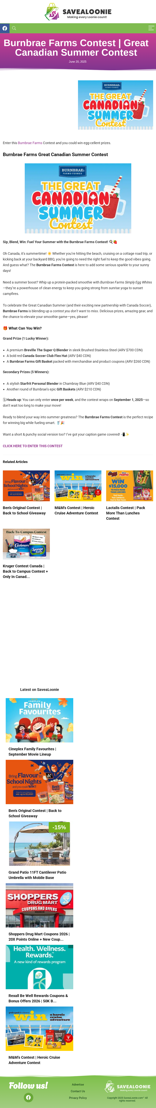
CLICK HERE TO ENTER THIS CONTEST (33, 446)
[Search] (14, 28)
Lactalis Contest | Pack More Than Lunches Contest (125, 513)
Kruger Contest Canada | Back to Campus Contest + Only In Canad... (25, 571)
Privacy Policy (78, 1098)
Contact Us (78, 1091)
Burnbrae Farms (30, 143)
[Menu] (151, 28)
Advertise (78, 1084)
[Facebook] (28, 1097)
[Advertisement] (40, 107)
